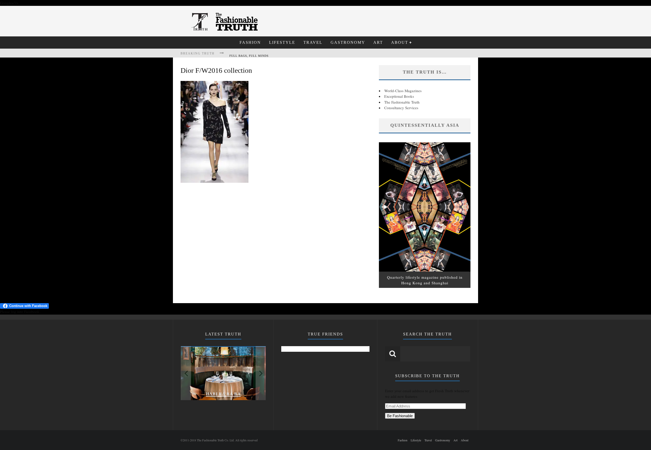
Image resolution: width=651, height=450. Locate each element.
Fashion (250, 42)
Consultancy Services (401, 107)
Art (378, 42)
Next (261, 373)
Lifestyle (282, 42)
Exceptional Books (399, 96)
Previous (186, 373)
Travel (312, 42)
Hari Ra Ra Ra (223, 394)
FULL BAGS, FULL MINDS (249, 53)
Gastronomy (348, 42)
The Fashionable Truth (402, 102)
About (399, 42)
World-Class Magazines (403, 90)
